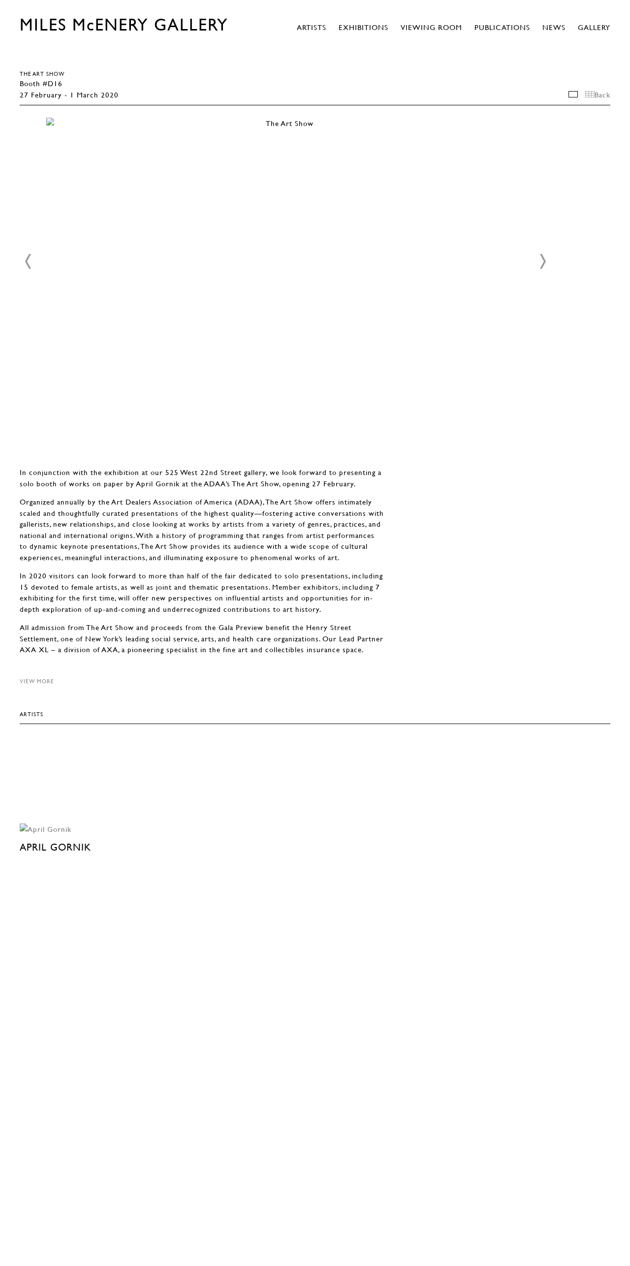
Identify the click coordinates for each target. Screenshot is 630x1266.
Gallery (594, 27)
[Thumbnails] (590, 94)
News (554, 27)
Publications (502, 27)
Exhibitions (363, 27)
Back (602, 94)
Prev (28, 261)
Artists (311, 27)
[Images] (573, 94)
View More (37, 681)
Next (542, 261)
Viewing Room (431, 27)
